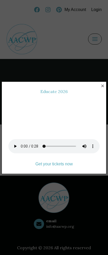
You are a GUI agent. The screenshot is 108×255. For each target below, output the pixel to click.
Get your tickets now (54, 164)
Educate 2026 (54, 91)
